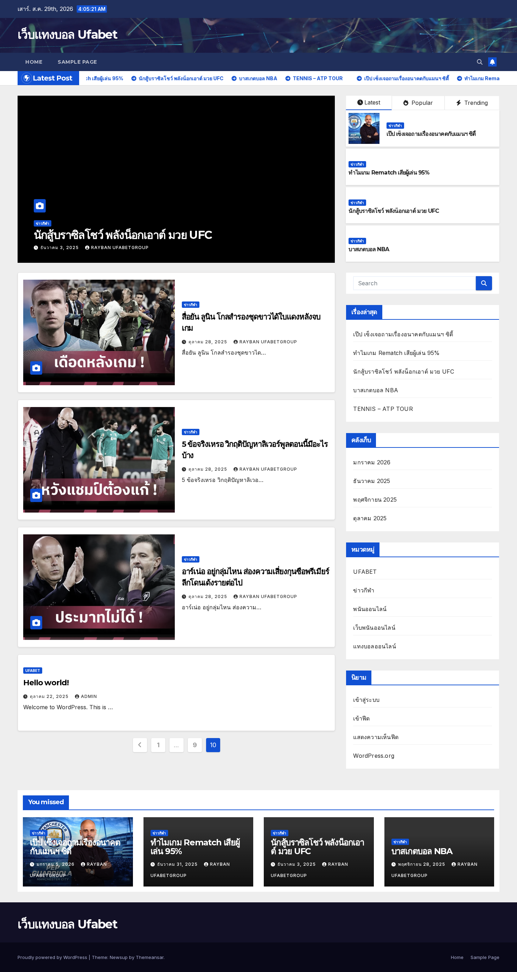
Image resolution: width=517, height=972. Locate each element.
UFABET (32, 670)
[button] (480, 61)
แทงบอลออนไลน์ (374, 646)
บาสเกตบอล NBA (74, 235)
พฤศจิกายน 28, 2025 (64, 247)
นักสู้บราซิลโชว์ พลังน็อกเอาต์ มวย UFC (394, 211)
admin (89, 696)
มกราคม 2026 (371, 462)
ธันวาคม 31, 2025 (178, 864)
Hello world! (46, 682)
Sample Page (77, 62)
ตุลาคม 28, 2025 (209, 341)
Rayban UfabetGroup (129, 247)
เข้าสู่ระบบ (366, 699)
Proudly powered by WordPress (53, 957)
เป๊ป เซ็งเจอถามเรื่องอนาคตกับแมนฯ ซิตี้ (431, 134)
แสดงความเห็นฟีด (375, 737)
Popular (421, 102)
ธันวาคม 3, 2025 (297, 864)
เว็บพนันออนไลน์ (374, 627)
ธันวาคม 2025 (371, 480)
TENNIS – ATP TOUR (383, 408)
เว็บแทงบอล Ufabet (67, 34)
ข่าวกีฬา (42, 223)
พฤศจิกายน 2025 (375, 499)
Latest (372, 102)
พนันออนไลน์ (370, 608)
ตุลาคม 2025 (370, 518)
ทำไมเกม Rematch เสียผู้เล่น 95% (389, 172)
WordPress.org (373, 755)
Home (33, 62)
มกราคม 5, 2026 (56, 864)
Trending (475, 102)
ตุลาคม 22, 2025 (50, 696)
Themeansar (150, 957)
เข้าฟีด (361, 718)
